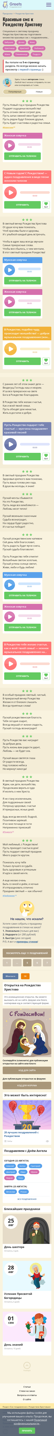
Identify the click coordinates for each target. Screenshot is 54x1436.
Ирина (34, 1172)
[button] (10, 192)
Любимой (39, 48)
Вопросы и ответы (27, 1395)
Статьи (27, 1386)
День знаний (13, 1344)
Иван (23, 1172)
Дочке (21, 42)
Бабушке (9, 42)
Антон (22, 1166)
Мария (9, 1178)
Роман (24, 1191)
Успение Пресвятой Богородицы (18, 1296)
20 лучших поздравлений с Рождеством (21, 1134)
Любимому (9, 895)
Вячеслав (10, 1191)
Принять (27, 1430)
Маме (7, 54)
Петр (20, 1178)
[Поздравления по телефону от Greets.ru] (12, 4)
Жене (32, 42)
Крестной (24, 48)
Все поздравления (27, 1199)
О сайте (27, 1399)
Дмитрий (10, 1172)
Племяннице (21, 54)
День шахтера (14, 1247)
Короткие (8, 127)
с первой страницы (29, 69)
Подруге (36, 54)
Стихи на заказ (27, 1391)
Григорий (35, 1166)
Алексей (10, 1166)
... (17, 962)
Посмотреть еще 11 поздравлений (27, 953)
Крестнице (10, 48)
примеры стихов (27, 941)
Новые (39, 91)
